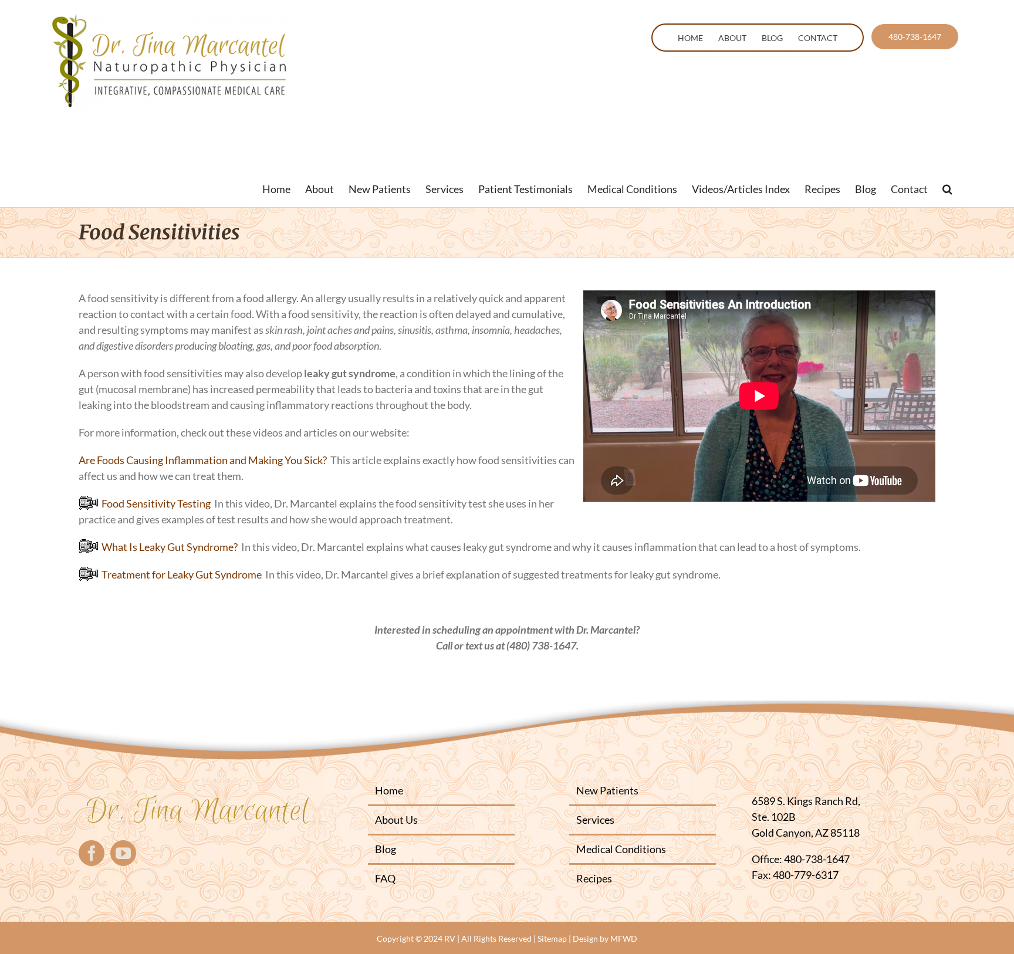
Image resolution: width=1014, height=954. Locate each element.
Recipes (594, 878)
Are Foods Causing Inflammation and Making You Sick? (203, 460)
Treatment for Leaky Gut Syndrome (180, 574)
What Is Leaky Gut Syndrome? (168, 546)
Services (595, 819)
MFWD (623, 938)
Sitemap (552, 938)
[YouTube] (123, 853)
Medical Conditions (621, 849)
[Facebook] (91, 853)
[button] (947, 189)
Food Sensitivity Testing (154, 503)
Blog (385, 849)
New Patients (607, 790)
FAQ (385, 878)
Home (389, 790)
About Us (396, 819)
